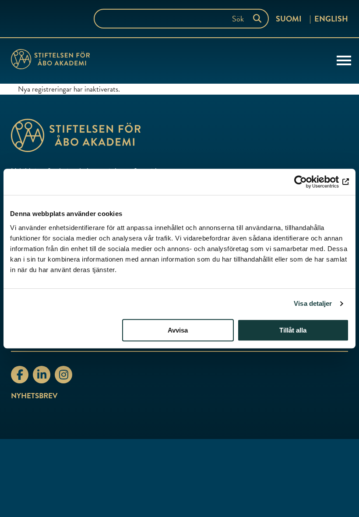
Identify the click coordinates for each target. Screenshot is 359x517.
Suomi (289, 19)
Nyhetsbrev (34, 395)
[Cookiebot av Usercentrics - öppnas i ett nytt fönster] (310, 181)
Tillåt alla (292, 330)
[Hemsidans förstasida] (179, 135)
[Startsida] (50, 61)
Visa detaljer (313, 303)
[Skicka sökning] (259, 18)
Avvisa (178, 330)
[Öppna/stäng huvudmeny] (344, 60)
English (331, 19)
